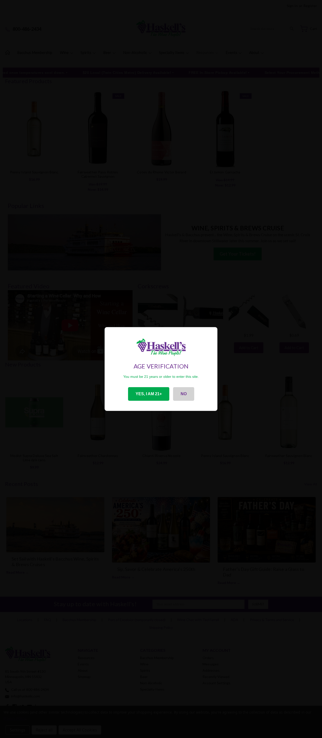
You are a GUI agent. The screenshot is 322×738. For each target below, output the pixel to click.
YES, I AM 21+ (149, 394)
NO (184, 394)
